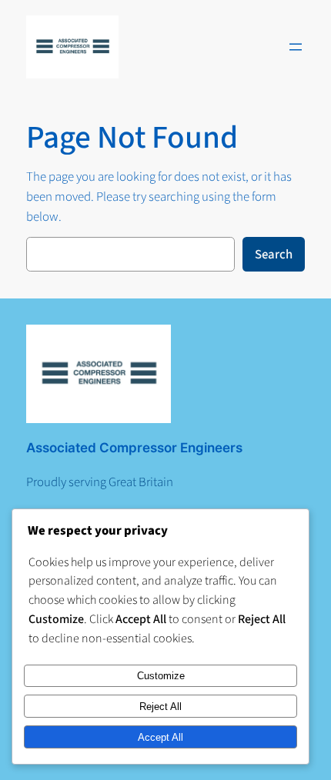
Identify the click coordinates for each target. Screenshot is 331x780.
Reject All (160, 706)
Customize (161, 676)
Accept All (160, 737)
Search (274, 254)
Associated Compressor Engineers (134, 447)
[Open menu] (295, 47)
